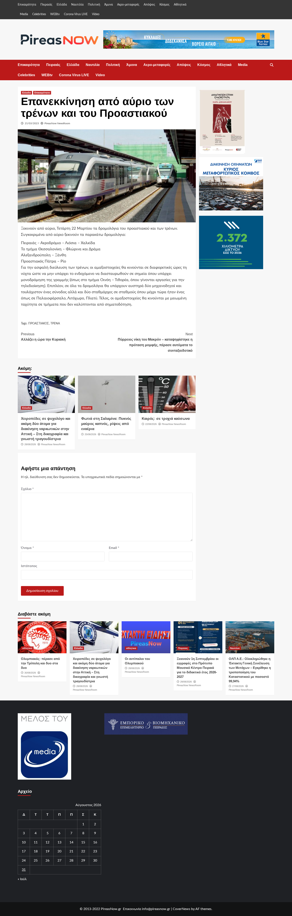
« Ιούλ (22, 879)
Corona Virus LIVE (76, 14)
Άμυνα (108, 4)
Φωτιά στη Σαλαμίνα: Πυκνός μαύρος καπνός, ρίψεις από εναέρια (106, 424)
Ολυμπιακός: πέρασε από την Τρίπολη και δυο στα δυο (40, 663)
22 (83, 851)
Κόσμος (164, 4)
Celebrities (39, 14)
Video (95, 14)
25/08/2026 (90, 434)
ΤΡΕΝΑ (55, 323)
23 (95, 851)
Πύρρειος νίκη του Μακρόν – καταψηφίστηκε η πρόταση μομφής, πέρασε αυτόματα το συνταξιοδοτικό (155, 342)
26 (47, 860)
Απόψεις (149, 4)
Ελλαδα (26, 92)
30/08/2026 (30, 672)
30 (95, 860)
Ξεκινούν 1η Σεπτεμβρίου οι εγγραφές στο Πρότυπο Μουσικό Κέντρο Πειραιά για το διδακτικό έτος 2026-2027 (197, 667)
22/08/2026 (151, 424)
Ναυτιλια (235, 648)
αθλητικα (27, 648)
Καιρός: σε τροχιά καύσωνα (166, 419)
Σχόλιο (27, 489)
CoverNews (181, 909)
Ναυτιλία (77, 4)
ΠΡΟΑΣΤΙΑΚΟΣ (38, 323)
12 (47, 842)
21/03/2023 (32, 123)
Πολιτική (94, 4)
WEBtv (55, 14)
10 (24, 842)
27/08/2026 (238, 686)
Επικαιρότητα (27, 4)
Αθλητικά (180, 4)
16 (95, 842)
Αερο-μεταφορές (128, 4)
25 (36, 860)
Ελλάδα (62, 4)
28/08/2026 (30, 444)
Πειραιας (183, 648)
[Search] (271, 65)
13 (59, 842)
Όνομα (27, 548)
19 (47, 851)
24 (24, 860)
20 (59, 851)
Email (114, 548)
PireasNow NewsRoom (57, 123)
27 (59, 860)
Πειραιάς (46, 4)
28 (71, 860)
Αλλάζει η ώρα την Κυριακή (43, 336)
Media (24, 14)
